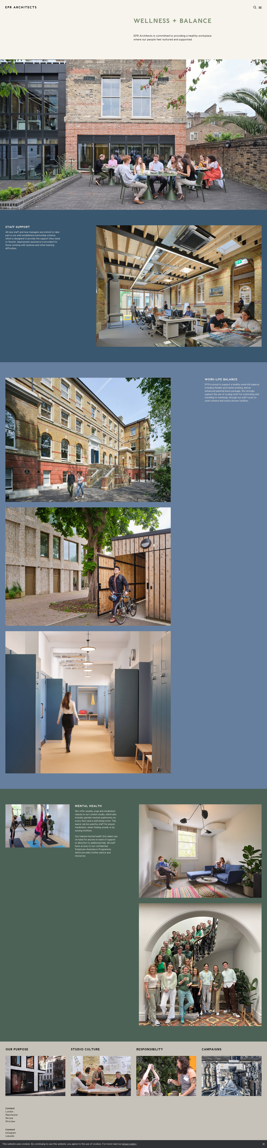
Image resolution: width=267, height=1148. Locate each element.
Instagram (10, 1133)
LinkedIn (9, 1136)
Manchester (11, 1115)
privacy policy (129, 1144)
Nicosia (9, 1118)
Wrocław (10, 1121)
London (9, 1111)
